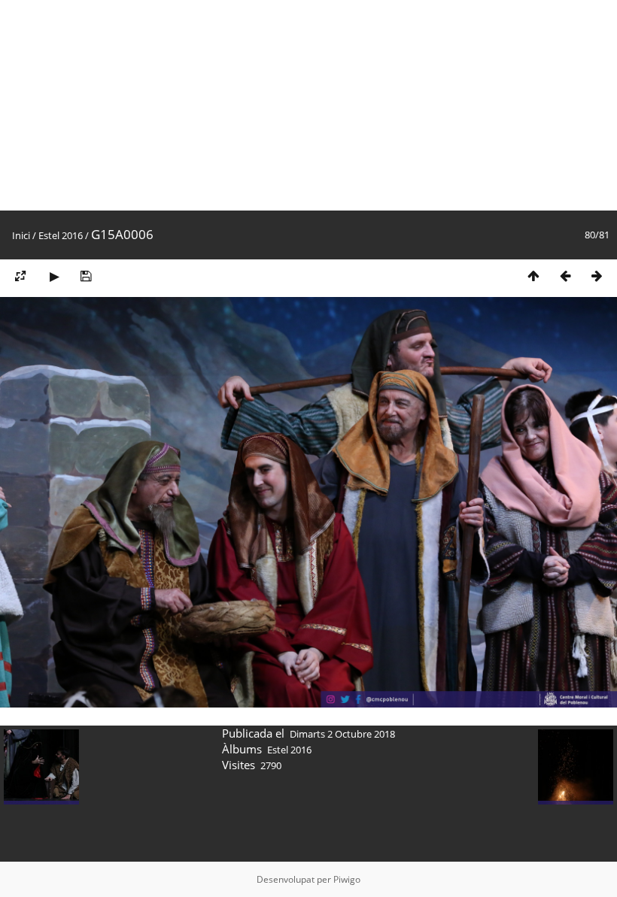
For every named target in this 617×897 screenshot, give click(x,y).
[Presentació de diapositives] (54, 275)
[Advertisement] (308, 105)
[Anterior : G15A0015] (565, 275)
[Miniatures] (533, 275)
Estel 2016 (60, 235)
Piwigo (346, 879)
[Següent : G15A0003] (596, 275)
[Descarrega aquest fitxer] (86, 275)
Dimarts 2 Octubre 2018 (342, 734)
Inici (21, 235)
